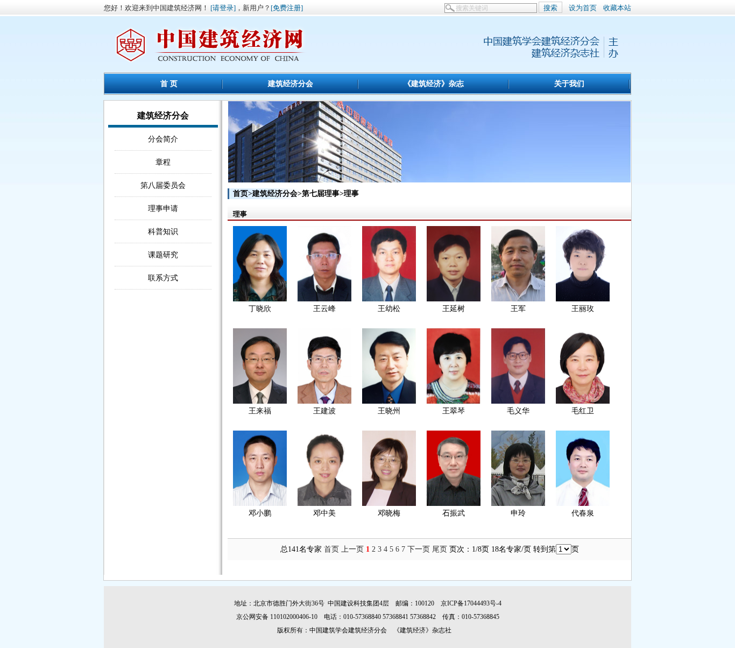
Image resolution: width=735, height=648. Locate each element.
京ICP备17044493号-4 (471, 603)
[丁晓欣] (260, 299)
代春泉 (582, 513)
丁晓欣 (260, 309)
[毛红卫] (583, 401)
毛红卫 (582, 411)
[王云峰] (324, 299)
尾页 (439, 549)
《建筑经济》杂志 (434, 83)
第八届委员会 (163, 185)
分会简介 (163, 139)
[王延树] (453, 299)
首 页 (169, 83)
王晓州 (389, 411)
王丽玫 (582, 309)
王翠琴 (453, 411)
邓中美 (324, 513)
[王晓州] (389, 401)
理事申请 (163, 208)
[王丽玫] (583, 299)
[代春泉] (583, 503)
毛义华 (518, 411)
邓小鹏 (260, 513)
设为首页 (583, 8)
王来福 (260, 411)
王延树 (453, 309)
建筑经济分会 (290, 83)
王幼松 (389, 309)
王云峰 (324, 309)
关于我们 (569, 83)
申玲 (518, 513)
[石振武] (453, 503)
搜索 (550, 8)
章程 (163, 162)
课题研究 (163, 254)
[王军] (518, 299)
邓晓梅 (389, 513)
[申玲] (518, 503)
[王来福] (260, 401)
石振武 (453, 513)
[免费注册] (287, 8)
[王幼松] (389, 299)
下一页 (418, 549)
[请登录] (223, 8)
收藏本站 (617, 8)
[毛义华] (518, 401)
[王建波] (324, 401)
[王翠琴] (453, 401)
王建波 (324, 411)
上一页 (352, 549)
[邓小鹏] (260, 503)
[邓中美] (324, 503)
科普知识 (163, 231)
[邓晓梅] (389, 503)
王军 (518, 309)
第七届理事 (321, 193)
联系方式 (163, 277)
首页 (240, 193)
